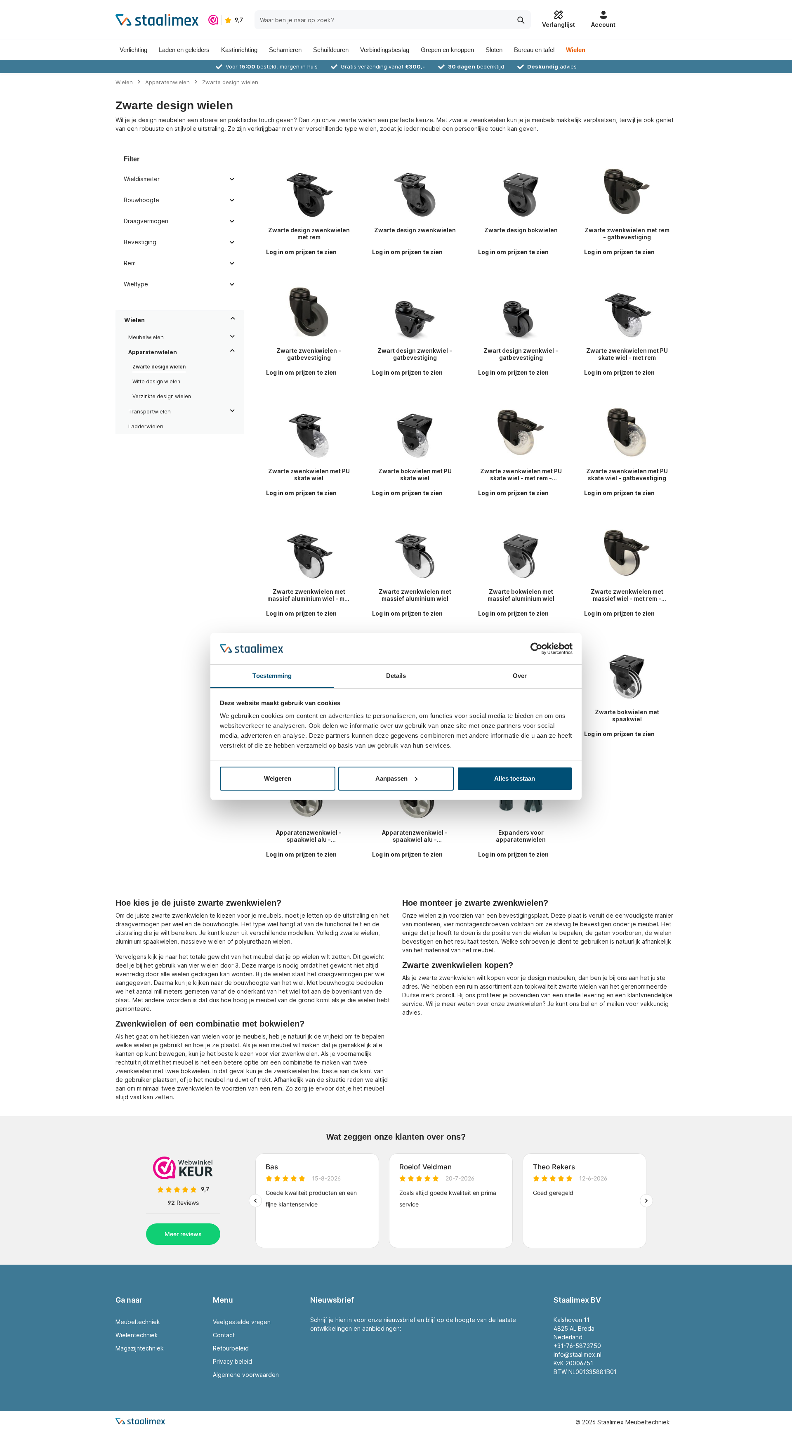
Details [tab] (396, 675)
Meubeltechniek (138, 1321)
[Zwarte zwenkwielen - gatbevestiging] (308, 311)
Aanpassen (391, 778)
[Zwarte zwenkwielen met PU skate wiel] (308, 432)
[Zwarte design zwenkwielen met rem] (308, 191)
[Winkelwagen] (648, 20)
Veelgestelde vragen (242, 1321)
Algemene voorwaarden (246, 1374)
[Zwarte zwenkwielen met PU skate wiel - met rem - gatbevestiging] (520, 432)
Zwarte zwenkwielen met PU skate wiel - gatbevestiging (627, 474)
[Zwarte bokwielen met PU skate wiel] (414, 432)
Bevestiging (140, 242)
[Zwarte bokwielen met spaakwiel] (626, 673)
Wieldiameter (142, 178)
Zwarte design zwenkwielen (415, 230)
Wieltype (136, 284)
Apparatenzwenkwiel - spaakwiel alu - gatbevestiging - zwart (309, 836)
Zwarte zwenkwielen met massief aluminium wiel (415, 595)
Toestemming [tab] (272, 675)
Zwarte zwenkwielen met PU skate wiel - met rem (627, 354)
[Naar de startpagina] (157, 20)
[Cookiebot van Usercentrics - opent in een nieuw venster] (536, 648)
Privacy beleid (232, 1361)
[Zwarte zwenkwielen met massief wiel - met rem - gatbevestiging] (626, 552)
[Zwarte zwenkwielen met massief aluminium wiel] (414, 552)
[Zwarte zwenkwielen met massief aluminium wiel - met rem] (308, 552)
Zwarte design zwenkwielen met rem (309, 234)
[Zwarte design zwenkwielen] (414, 191)
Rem (130, 263)
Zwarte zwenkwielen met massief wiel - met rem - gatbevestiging (627, 595)
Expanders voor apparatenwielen (521, 836)
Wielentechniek (137, 1335)
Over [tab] (520, 675)
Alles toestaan (514, 778)
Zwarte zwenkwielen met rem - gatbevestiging (627, 234)
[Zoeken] (521, 19)
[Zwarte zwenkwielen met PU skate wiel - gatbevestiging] (626, 432)
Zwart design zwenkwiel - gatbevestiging (414, 354)
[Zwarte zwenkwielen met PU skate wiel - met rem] (626, 311)
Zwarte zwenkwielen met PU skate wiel (309, 474)
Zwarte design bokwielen (521, 230)
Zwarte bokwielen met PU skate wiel (415, 474)
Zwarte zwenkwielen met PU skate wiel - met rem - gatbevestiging (521, 474)
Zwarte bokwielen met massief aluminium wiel (521, 595)
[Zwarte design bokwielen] (520, 191)
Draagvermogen (146, 220)
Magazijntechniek (140, 1348)
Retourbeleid (231, 1348)
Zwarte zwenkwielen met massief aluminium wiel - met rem (308, 595)
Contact (224, 1335)
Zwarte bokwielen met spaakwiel (627, 715)
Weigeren (277, 778)
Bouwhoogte (141, 199)
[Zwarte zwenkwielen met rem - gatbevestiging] (626, 191)
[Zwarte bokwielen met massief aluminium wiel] (520, 552)
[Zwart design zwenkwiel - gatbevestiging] (414, 311)
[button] (233, 319)
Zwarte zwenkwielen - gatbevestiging (308, 354)
